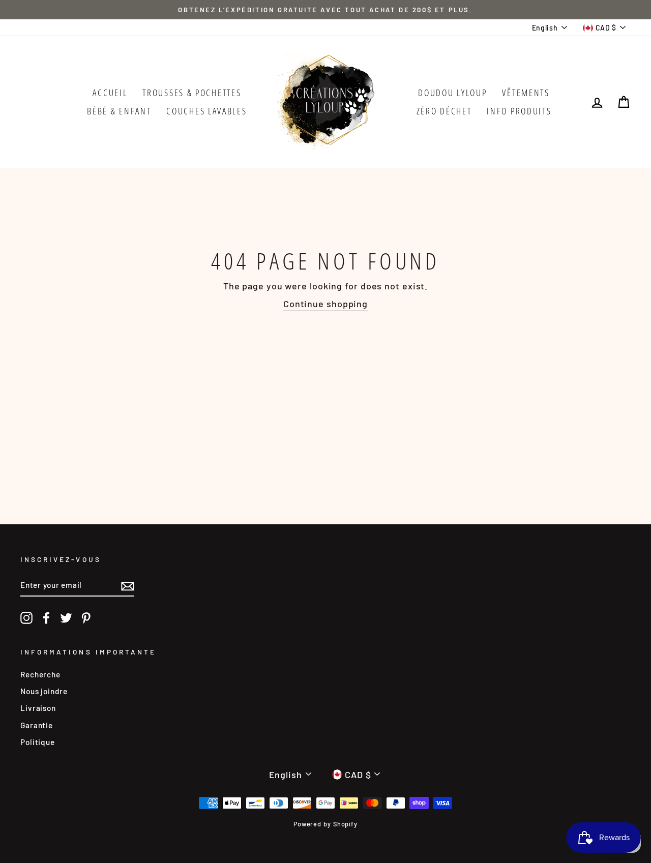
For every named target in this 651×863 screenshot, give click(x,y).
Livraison (38, 707)
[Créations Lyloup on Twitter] (66, 618)
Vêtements (525, 92)
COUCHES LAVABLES (206, 111)
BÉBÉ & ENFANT (119, 111)
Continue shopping (325, 303)
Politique (37, 742)
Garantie (36, 725)
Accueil (110, 92)
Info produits (519, 111)
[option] (325, 9)
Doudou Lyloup (452, 92)
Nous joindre (44, 691)
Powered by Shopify (325, 824)
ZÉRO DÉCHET (444, 111)
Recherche (40, 674)
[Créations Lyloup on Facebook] (46, 618)
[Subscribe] (127, 585)
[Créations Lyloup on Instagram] (26, 618)
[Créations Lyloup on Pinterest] (86, 618)
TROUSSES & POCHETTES (191, 92)
